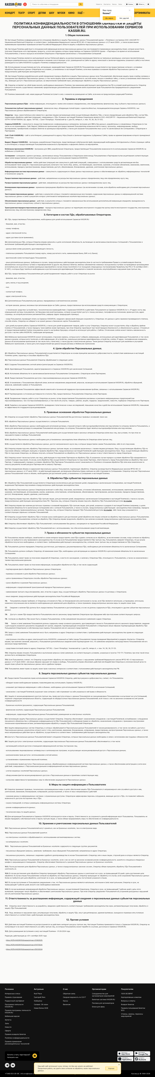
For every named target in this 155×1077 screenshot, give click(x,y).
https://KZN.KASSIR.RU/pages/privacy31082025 (24, 940)
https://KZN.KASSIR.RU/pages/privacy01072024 (24, 945)
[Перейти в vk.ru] (13, 1065)
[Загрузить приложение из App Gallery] (125, 1059)
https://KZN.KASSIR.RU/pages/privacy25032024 (24, 949)
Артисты (8, 1020)
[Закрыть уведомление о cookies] (119, 1064)
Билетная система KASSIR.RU (103, 999)
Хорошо (111, 1068)
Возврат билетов (127, 1004)
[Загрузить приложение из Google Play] (142, 1053)
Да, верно (109, 18)
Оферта (8, 1031)
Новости (8, 1027)
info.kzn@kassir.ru (27, 1074)
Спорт (31, 12)
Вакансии (66, 1004)
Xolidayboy (38, 1001)
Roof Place (38, 994)
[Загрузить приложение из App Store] (125, 1053)
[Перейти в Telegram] (7, 1065)
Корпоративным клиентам (131, 997)
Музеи (61, 12)
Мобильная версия (12, 1016)
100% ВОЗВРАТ (127, 994)
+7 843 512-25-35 (12, 1074)
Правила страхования (13, 997)
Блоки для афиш (98, 1007)
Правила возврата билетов (15, 1034)
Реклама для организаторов (103, 1003)
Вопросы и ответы (128, 1001)
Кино (71, 12)
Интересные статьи (12, 994)
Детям (42, 12)
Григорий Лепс (39, 997)
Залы (7, 1023)
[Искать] (80, 4)
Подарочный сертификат (14, 1001)
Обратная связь (69, 994)
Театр (21, 12)
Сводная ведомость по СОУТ (74, 997)
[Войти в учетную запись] (148, 4)
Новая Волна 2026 (41, 1008)
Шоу (51, 12)
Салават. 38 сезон (41, 1004)
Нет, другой (124, 18)
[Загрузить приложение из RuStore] (142, 1059)
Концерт (10, 12)
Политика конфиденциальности (17, 1038)
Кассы (65, 1001)
